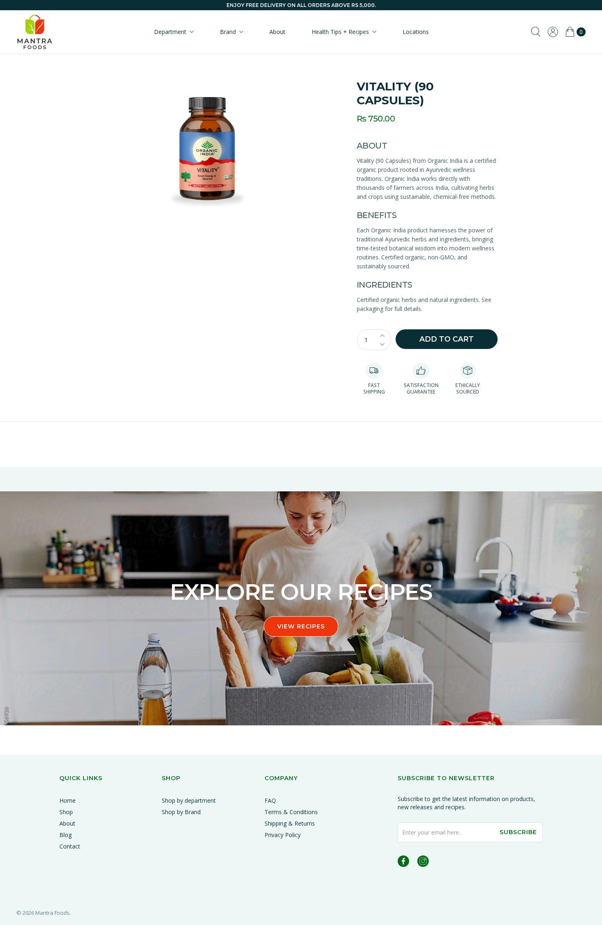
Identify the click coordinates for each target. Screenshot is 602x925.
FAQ (270, 800)
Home (67, 800)
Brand (228, 32)
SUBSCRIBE (518, 832)
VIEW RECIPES (301, 626)
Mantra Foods (52, 912)
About (277, 32)
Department (170, 32)
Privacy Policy (283, 835)
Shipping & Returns (290, 823)
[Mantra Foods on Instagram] (423, 862)
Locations (416, 32)
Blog (65, 835)
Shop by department (189, 800)
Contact (69, 846)
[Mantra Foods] (34, 32)
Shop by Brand (181, 812)
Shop (66, 812)
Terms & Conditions (291, 812)
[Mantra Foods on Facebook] (403, 862)
